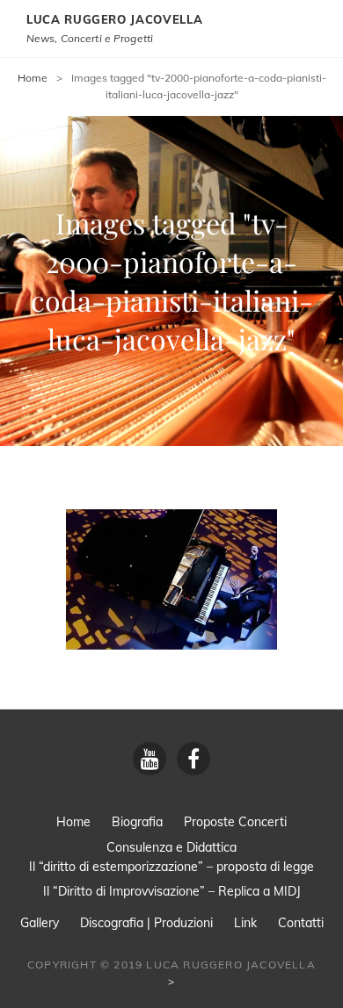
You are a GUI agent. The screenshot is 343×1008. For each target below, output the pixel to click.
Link (245, 923)
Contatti (301, 923)
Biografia (137, 822)
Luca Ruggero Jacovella (114, 19)
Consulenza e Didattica (171, 847)
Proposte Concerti (235, 822)
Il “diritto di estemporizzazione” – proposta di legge (171, 867)
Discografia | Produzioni (146, 923)
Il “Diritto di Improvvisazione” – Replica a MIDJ (172, 891)
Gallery (39, 923)
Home (32, 77)
